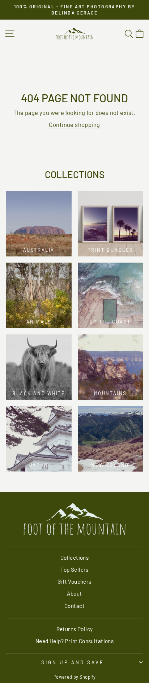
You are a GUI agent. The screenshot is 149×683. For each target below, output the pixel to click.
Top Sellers (74, 569)
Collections (74, 557)
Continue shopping (74, 124)
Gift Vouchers (74, 581)
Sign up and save (72, 662)
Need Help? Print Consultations (74, 641)
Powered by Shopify (74, 677)
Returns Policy (74, 629)
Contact (74, 605)
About (74, 593)
